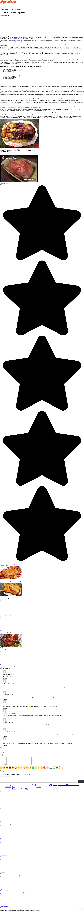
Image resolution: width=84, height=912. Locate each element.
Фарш (10, 788)
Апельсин (2, 564)
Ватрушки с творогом (5, 839)
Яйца (26, 789)
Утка (16, 564)
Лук (50, 785)
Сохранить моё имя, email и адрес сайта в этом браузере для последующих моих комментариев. (23, 771)
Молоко (2, 787)
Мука (13, 787)
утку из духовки (46, 147)
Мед (14, 564)
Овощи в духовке (4, 906)
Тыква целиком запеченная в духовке (8, 856)
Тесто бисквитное (71, 787)
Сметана (52, 787)
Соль (56, 786)
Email (1, 752)
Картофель (35, 785)
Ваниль (7, 785)
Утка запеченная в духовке (6, 596)
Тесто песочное (79, 786)
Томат (1, 788)
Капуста (29, 785)
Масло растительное (59, 785)
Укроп (4, 788)
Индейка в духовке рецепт (6, 647)
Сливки (47, 787)
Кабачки (23, 785)
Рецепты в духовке (7, 5)
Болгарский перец (3, 785)
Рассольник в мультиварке (6, 805)
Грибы (11, 785)
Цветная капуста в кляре (5, 907)
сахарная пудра (38, 788)
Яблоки (19, 564)
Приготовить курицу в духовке (7, 822)
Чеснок (14, 789)
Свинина (43, 786)
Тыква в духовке (3, 855)
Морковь (8, 787)
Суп (1, 804)
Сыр (61, 787)
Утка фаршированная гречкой (6, 613)
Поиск (1, 779)
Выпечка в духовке (4, 838)
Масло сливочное (72, 785)
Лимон (10, 564)
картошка (7, 564)
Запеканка (2, 872)
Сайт (1, 754)
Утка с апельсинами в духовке (7, 579)
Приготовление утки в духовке (7, 630)
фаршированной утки (18, 40)
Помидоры (32, 786)
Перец (23, 787)
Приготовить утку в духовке (6, 664)
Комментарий (3, 764)
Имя (1, 750)
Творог (64, 786)
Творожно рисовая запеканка (6, 873)
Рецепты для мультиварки (8, 7)
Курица (1, 821)
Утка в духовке (3, 15)
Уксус (7, 788)
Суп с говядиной (4, 890)
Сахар (38, 787)
